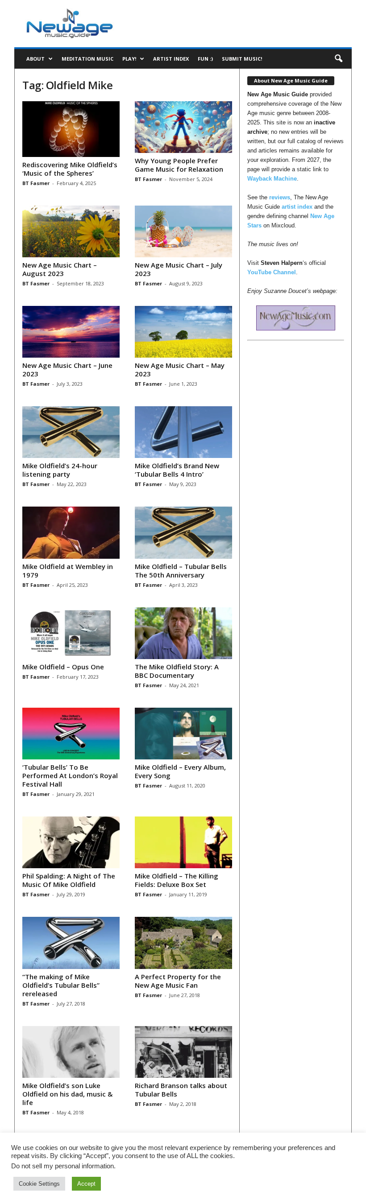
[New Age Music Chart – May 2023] (183, 332)
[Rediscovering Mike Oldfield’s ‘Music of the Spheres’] (71, 129)
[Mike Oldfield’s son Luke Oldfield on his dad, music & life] (71, 1052)
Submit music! (242, 58)
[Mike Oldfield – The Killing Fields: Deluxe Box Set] (183, 842)
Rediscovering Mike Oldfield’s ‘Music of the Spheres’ (69, 168)
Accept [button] (86, 1183)
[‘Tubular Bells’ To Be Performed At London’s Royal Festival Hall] (71, 733)
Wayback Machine (272, 178)
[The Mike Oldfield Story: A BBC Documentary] (183, 633)
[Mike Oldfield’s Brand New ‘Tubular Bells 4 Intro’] (183, 432)
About (35, 58)
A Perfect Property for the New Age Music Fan (178, 981)
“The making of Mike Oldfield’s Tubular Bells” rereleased (61, 985)
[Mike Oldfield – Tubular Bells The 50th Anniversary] (183, 532)
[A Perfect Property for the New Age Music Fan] (183, 943)
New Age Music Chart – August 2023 (59, 269)
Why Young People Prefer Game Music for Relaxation (179, 164)
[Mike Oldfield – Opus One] (71, 633)
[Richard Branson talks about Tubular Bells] (183, 1052)
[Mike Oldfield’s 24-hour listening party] (71, 432)
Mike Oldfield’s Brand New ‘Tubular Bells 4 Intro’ (177, 469)
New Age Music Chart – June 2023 (67, 369)
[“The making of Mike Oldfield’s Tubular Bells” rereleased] (71, 943)
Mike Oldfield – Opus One (63, 666)
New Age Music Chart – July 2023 (178, 269)
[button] (338, 59)
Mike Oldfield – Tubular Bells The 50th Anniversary (181, 570)
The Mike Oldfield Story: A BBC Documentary (177, 671)
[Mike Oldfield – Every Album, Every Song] (183, 733)
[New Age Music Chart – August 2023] (71, 231)
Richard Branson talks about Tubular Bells (181, 1089)
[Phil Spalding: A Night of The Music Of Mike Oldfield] (71, 842)
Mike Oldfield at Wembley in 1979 (67, 570)
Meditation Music (87, 58)
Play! (129, 58)
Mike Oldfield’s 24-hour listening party (59, 469)
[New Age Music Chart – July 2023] (183, 231)
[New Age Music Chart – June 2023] (71, 332)
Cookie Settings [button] (39, 1183)
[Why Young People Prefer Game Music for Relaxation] (183, 127)
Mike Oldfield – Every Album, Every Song (180, 771)
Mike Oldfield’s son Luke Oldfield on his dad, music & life (67, 1094)
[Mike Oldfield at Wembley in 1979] (71, 532)
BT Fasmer (36, 183)
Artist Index (171, 58)
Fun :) (205, 58)
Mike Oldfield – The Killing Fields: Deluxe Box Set (176, 880)
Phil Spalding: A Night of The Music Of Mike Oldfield (68, 880)
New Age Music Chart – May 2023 (180, 369)
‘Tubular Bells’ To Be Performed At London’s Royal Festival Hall (70, 775)
